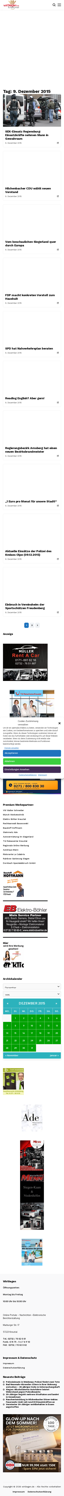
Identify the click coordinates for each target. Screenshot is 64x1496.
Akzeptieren (11, 753)
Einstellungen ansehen (17, 769)
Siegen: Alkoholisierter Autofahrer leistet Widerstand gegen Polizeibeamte (27, 1390)
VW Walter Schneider (13, 810)
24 (32, 1040)
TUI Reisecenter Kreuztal (15, 841)
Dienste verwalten (11, 748)
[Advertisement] (32, 49)
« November (11, 1055)
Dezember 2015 (32, 1003)
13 (57, 1025)
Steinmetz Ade (10, 832)
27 (57, 1040)
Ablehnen (10, 761)
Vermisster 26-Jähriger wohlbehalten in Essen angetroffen (30, 1405)
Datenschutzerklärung (28, 775)
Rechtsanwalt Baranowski (15, 823)
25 (40, 1040)
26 (48, 1040)
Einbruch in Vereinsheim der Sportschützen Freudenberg (25, 606)
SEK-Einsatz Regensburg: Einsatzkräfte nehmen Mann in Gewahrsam (26, 135)
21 (7, 1040)
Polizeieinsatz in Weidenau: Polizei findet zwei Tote (33, 1382)
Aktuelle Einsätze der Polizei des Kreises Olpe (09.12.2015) (28, 552)
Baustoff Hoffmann (12, 828)
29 (15, 1048)
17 (32, 1033)
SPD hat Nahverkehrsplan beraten (29, 348)
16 (24, 1033)
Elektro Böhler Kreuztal (14, 819)
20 (57, 1033)
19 (48, 1033)
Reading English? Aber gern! (24, 398)
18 (40, 1033)
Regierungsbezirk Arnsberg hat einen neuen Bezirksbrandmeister (31, 449)
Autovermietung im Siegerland (18, 836)
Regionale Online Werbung (16, 845)
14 (7, 1033)
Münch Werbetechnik (13, 814)
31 (32, 1048)
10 (32, 1025)
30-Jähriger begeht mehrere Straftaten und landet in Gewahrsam (32, 1395)
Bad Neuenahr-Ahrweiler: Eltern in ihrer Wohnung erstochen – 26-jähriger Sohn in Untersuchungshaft (33, 1385)
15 (15, 1033)
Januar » (54, 1055)
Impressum (42, 775)
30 (23, 1048)
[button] (59, 722)
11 (40, 1025)
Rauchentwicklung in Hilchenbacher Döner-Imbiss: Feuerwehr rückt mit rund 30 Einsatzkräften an (32, 1400)
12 (48, 1025)
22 (15, 1040)
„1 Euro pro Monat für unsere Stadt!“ (31, 501)
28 (7, 1048)
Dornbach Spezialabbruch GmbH (19, 863)
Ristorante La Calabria (14, 854)
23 (24, 1040)
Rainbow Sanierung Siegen (16, 858)
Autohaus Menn (10, 850)
